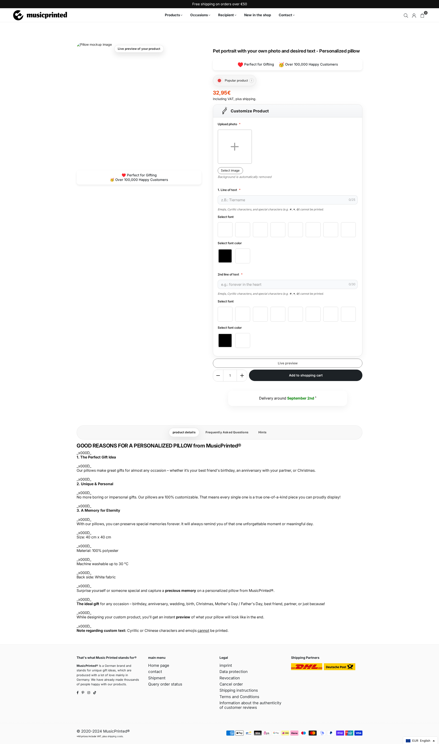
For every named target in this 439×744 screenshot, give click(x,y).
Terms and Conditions (239, 696)
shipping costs (115, 736)
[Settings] (414, 15)
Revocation (230, 678)
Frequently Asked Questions (227, 432)
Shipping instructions (239, 690)
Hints (262, 432)
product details (184, 432)
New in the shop (257, 15)
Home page (158, 665)
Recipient (226, 15)
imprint (226, 665)
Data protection (234, 671)
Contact (285, 15)
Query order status (165, 684)
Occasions (199, 15)
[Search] (406, 15)
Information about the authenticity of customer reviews (250, 705)
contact (155, 671)
